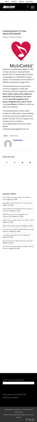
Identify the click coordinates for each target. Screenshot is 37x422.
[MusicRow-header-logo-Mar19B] (15, 7)
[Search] (27, 7)
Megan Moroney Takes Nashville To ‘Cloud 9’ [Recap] (17, 203)
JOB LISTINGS (29, 1)
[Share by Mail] (30, 162)
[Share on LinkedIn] (22, 162)
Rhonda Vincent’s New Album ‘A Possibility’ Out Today (18, 241)
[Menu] (31, 7)
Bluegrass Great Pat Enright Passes (12, 226)
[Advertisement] (17, 264)
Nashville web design (19, 414)
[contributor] (8, 147)
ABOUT (7, 1)
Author (5, 135)
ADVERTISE (14, 1)
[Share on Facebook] (7, 162)
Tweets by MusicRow (10, 397)
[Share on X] (14, 162)
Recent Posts (14, 135)
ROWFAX (21, 1)
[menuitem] (7, 1)
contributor (18, 37)
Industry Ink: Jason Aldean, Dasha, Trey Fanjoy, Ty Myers (18, 220)
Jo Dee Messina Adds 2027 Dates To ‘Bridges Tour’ (17, 235)
